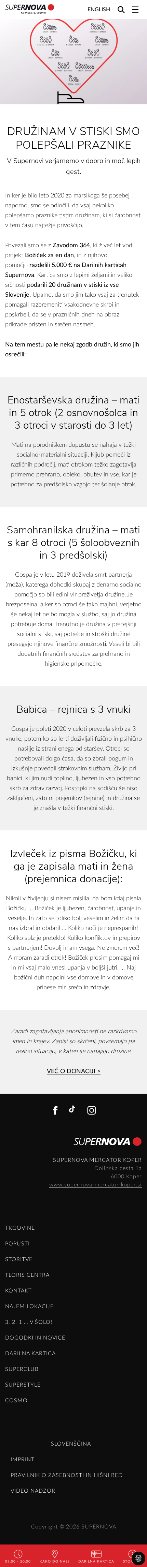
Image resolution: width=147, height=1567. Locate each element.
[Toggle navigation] (135, 9)
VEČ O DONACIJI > (74, 1071)
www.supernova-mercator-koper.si (95, 1184)
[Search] (121, 9)
